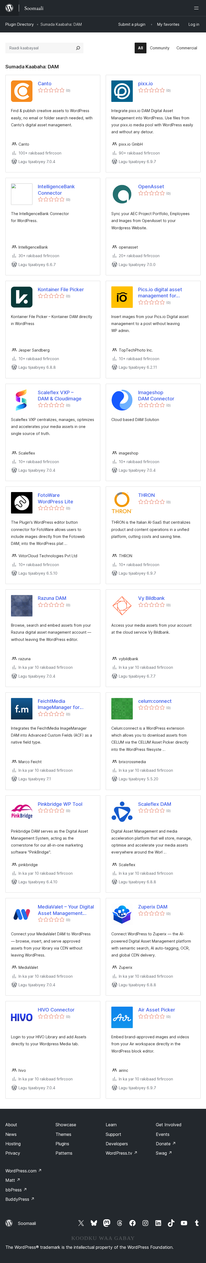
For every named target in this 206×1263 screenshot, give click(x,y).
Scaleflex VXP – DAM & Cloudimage (60, 395)
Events (163, 1134)
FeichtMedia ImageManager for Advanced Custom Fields (59, 704)
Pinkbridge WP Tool (60, 804)
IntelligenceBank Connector (56, 189)
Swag (164, 1153)
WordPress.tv (122, 1153)
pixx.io (145, 83)
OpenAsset (151, 186)
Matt (12, 1180)
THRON (146, 495)
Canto (45, 83)
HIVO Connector (56, 1010)
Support (113, 1134)
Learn (111, 1124)
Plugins (62, 1143)
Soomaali (27, 1223)
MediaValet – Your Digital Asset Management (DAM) (66, 910)
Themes (63, 1134)
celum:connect (155, 701)
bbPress (16, 1189)
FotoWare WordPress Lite (55, 498)
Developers (117, 1143)
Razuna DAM (52, 598)
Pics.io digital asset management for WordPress (160, 293)
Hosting (13, 1143)
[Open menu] (197, 8)
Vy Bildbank (151, 598)
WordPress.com (23, 1170)
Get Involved (169, 1124)
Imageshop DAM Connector (156, 395)
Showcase (66, 1124)
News (11, 1134)
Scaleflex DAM (154, 804)
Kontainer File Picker (61, 289)
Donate (166, 1143)
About (11, 1124)
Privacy (12, 1153)
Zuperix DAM (152, 907)
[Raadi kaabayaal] (78, 48)
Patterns (64, 1153)
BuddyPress (20, 1199)
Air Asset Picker (156, 1010)
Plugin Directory (19, 24)
